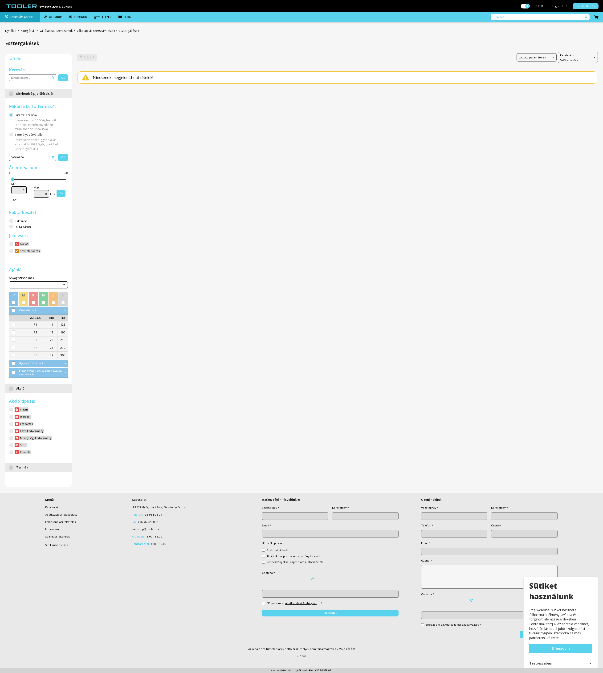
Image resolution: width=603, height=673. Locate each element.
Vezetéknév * (270, 507)
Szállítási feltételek (57, 536)
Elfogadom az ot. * (294, 603)
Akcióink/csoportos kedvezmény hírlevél (293, 556)
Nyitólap (10, 31)
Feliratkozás (330, 612)
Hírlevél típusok (272, 543)
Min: (14, 184)
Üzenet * (426, 560)
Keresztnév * (340, 507)
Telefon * (427, 525)
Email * (266, 525)
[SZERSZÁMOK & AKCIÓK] (21, 5)
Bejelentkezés (586, 6)
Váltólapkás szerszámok (56, 31)
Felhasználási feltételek (60, 522)
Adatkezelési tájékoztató (61, 514)
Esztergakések (129, 31)
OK (63, 77)
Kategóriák (28, 31)
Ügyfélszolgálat (303, 670)
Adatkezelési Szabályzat (301, 603)
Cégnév (496, 525)
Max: (37, 187)
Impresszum (53, 529)
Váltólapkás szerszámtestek (96, 31)
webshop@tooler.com (146, 529)
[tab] (20, 17)
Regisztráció (559, 6)
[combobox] (38, 284)
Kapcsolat (51, 507)
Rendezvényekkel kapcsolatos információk (295, 562)
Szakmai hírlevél (277, 550)
